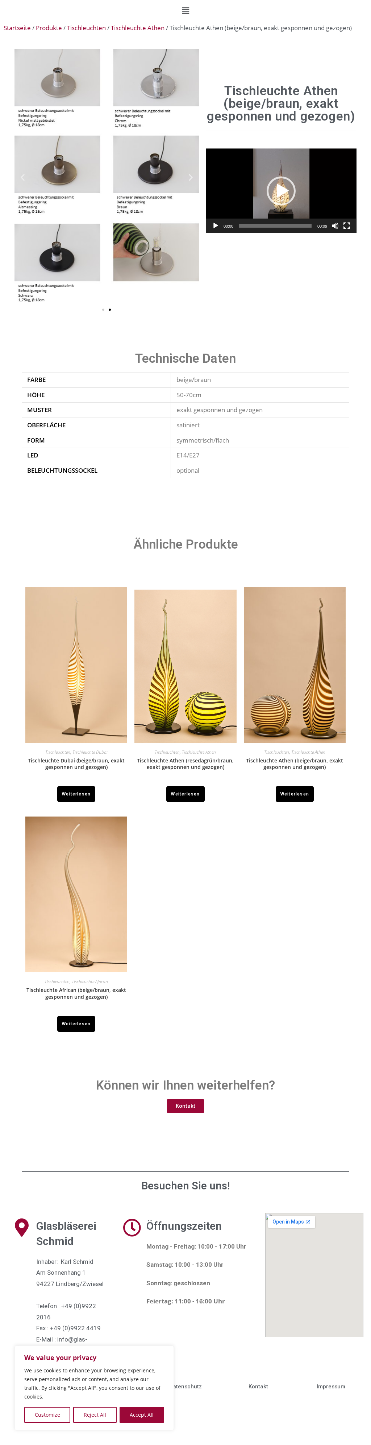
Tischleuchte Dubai (90, 752)
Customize (47, 1414)
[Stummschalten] (335, 225)
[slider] (275, 226)
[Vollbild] (346, 225)
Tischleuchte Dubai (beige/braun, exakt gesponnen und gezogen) (76, 764)
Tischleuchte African (90, 981)
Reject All (95, 1414)
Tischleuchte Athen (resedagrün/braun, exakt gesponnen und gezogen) (185, 764)
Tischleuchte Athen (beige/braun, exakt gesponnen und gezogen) (294, 764)
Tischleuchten (86, 28)
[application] (281, 190)
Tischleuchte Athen (137, 28)
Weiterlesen (76, 794)
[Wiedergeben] (215, 225)
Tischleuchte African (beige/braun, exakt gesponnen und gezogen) (76, 993)
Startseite (17, 28)
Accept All (142, 1414)
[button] (185, 10)
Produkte (49, 28)
